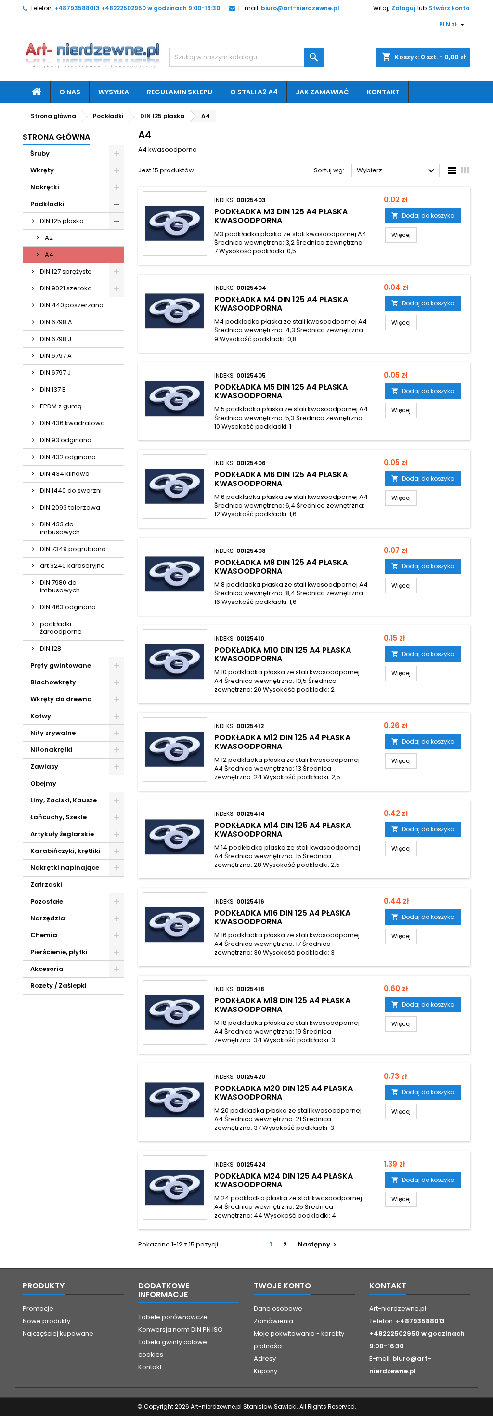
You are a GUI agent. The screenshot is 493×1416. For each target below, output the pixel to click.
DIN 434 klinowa (65, 473)
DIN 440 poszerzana (72, 305)
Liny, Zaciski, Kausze (63, 800)
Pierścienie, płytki (59, 952)
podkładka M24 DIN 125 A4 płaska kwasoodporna (283, 1180)
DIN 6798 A (56, 322)
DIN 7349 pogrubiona (73, 548)
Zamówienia (273, 1320)
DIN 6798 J (55, 338)
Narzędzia (47, 918)
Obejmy (43, 783)
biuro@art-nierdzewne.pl (300, 8)
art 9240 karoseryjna (72, 565)
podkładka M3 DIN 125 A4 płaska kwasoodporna (281, 216)
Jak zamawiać (322, 92)
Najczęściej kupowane (58, 1333)
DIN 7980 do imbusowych (60, 586)
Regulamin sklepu (179, 92)
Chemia (43, 935)
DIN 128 (50, 648)
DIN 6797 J (55, 372)
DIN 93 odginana (65, 440)
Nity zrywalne (53, 732)
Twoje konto (282, 1285)
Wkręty (42, 170)
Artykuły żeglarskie (62, 834)
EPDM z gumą (61, 406)
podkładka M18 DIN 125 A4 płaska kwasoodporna (282, 1005)
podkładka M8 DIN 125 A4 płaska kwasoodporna (281, 567)
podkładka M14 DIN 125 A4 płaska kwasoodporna (282, 829)
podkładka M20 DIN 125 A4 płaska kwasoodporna (283, 1092)
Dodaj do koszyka (422, 215)
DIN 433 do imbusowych (60, 528)
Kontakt (383, 92)
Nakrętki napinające (64, 867)
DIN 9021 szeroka (66, 288)
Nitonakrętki (51, 749)
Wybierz (397, 171)
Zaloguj (403, 8)
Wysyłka (113, 92)
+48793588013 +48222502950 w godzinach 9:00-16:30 (137, 8)
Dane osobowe (278, 1308)
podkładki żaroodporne (61, 627)
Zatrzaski (46, 884)
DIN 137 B (53, 389)
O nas (69, 92)
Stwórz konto (449, 8)
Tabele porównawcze (173, 1317)
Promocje (38, 1308)
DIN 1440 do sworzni (71, 490)
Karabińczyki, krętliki (65, 850)
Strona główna (56, 137)
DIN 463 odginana (68, 607)
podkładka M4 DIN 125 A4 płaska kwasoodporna (281, 304)
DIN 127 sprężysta (66, 271)
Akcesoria (47, 968)
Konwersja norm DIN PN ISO (180, 1329)
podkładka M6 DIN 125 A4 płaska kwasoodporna (281, 479)
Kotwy (40, 716)
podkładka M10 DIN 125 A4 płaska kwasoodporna (282, 654)
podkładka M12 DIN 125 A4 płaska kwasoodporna (282, 742)
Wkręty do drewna (61, 699)
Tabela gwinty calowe (172, 1342)
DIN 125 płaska (62, 220)
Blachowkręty (53, 682)
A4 (49, 254)
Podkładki (47, 204)
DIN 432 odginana (68, 456)
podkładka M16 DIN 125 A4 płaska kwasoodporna (282, 917)
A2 (49, 237)
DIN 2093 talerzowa (70, 507)
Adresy (265, 1358)
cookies (150, 1354)
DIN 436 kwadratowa (72, 423)
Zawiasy (44, 766)
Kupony (265, 1371)
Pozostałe (46, 901)
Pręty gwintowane (60, 665)
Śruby (40, 153)
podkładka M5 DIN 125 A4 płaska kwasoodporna (281, 391)
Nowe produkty (46, 1320)
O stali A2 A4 (254, 92)
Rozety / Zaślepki (58, 985)
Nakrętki (44, 187)
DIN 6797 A (56, 355)
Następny (318, 1244)
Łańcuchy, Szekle (58, 817)
